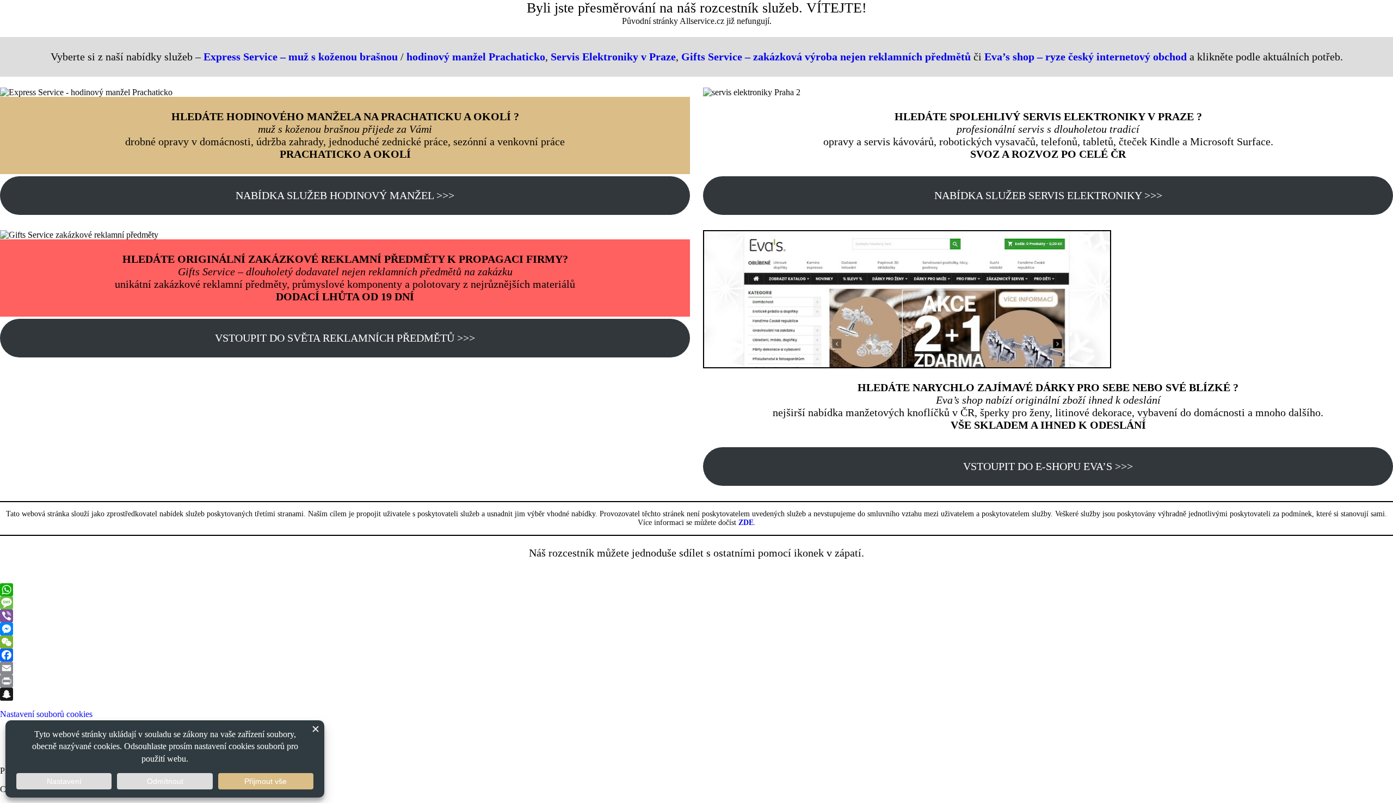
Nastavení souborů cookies (46, 714)
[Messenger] (696, 628)
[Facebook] (696, 655)
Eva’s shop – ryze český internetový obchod (1085, 57)
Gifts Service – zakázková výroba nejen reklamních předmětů (826, 57)
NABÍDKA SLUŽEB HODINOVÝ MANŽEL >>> (345, 195)
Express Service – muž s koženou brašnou (301, 57)
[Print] (696, 681)
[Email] (696, 668)
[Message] (696, 602)
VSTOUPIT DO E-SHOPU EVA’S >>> (1048, 466)
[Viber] (696, 615)
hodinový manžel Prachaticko (475, 57)
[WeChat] (696, 641)
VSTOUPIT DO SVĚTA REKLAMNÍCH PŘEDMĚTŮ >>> (345, 338)
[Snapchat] (696, 694)
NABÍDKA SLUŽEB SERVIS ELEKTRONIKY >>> (1048, 195)
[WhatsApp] (696, 589)
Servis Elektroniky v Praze (613, 57)
